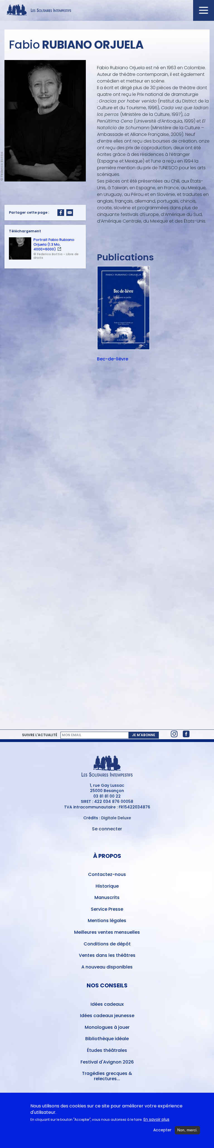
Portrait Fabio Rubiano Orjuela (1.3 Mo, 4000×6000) (53, 244)
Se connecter (107, 829)
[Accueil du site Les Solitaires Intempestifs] (107, 10)
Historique (107, 886)
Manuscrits (107, 897)
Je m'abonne (143, 735)
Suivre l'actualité (39, 735)
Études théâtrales (107, 1050)
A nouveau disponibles (107, 967)
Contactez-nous (107, 874)
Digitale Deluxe (116, 818)
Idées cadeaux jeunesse (107, 1015)
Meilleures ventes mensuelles (107, 932)
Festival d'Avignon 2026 (107, 1062)
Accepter (162, 1130)
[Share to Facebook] (60, 212)
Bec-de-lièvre (112, 359)
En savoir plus (156, 1119)
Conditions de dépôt (107, 944)
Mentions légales (107, 920)
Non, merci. (187, 1130)
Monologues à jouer (107, 1027)
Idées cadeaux (107, 1004)
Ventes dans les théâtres (107, 955)
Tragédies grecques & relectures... (107, 1076)
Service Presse (107, 909)
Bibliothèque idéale (107, 1038)
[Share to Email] (69, 212)
